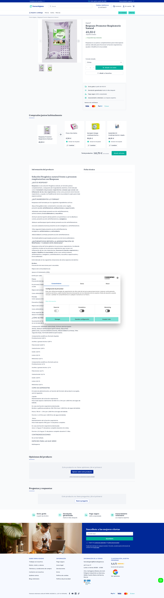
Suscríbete (109, 539)
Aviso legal (59, 565)
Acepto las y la (104, 542)
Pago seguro (60, 562)
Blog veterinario (34, 579)
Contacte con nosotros (36, 572)
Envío (58, 572)
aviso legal (96, 547)
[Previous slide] (40, 41)
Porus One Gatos (71, 133)
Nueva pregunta (82, 501)
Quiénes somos (34, 575)
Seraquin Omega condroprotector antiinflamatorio (92, 135)
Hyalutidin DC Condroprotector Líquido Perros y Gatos (116, 135)
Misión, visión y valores (36, 565)
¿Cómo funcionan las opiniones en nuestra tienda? (82, 476)
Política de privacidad (63, 579)
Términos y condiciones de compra (40, 568)
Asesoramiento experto (125, 1)
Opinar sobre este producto (82, 472)
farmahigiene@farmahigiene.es (94, 562)
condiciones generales (100, 542)
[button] (41, 67)
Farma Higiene (32, 17)
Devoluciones (60, 568)
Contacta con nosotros (36, 1)
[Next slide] (78, 41)
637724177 (103, 7)
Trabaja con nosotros (36, 562)
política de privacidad (113, 542)
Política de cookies (62, 575)
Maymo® (88, 23)
